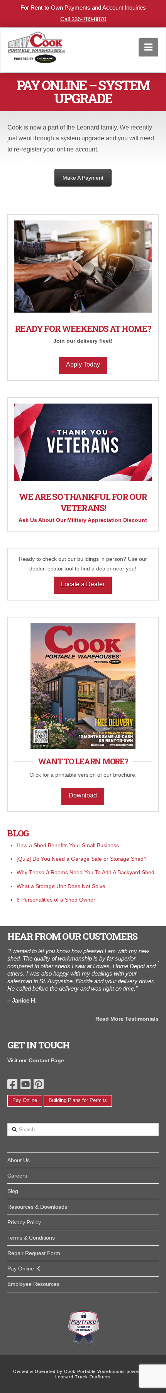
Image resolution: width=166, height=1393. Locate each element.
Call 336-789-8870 (83, 19)
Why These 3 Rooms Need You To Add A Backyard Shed (85, 872)
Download (83, 795)
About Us (18, 1160)
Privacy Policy (24, 1222)
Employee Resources (33, 1284)
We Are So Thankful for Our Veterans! (83, 502)
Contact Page (46, 1060)
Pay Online (24, 1100)
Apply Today (83, 364)
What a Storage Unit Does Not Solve (61, 886)
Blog (12, 1191)
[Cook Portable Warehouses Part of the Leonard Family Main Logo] (37, 45)
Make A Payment (83, 178)
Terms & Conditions (31, 1238)
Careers (17, 1176)
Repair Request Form (33, 1253)
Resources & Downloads (37, 1207)
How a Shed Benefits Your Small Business (68, 845)
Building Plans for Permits (78, 1100)
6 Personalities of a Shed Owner (56, 900)
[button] (148, 47)
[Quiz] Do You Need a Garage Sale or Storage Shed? (82, 859)
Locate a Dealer (83, 584)
